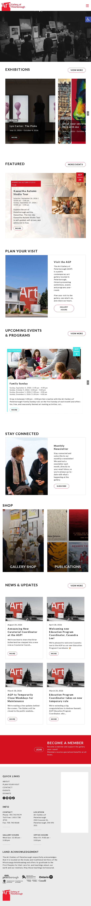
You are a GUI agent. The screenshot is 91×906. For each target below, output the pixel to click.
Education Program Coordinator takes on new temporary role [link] (65, 697)
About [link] (6, 781)
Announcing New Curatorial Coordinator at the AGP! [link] (22, 631)
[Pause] (87, 58)
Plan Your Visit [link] (11, 784)
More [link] (14, 137)
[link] (88, 19)
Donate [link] (7, 793)
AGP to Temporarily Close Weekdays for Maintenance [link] (20, 697)
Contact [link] (8, 787)
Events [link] (6, 790)
